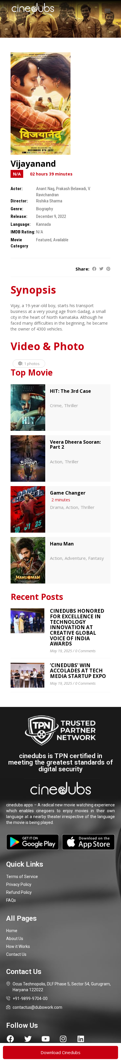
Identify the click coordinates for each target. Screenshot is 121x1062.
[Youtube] (46, 1039)
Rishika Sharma (49, 201)
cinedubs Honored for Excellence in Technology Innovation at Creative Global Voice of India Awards (77, 627)
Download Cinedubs (60, 1052)
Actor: (17, 188)
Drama (56, 507)
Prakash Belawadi (71, 188)
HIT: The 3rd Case (70, 391)
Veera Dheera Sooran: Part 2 (75, 444)
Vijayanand (33, 163)
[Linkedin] (81, 1039)
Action (56, 461)
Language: (21, 224)
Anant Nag (45, 188)
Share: (82, 269)
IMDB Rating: (23, 232)
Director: (19, 201)
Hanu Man (62, 544)
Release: (19, 216)
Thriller (71, 405)
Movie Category (19, 243)
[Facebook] (10, 1039)
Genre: (17, 208)
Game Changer (67, 493)
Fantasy (96, 558)
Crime (56, 405)
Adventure (75, 558)
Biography (44, 208)
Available (60, 239)
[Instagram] (63, 1039)
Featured (43, 239)
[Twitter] (28, 1039)
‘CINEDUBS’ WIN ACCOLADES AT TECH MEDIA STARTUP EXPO (78, 670)
